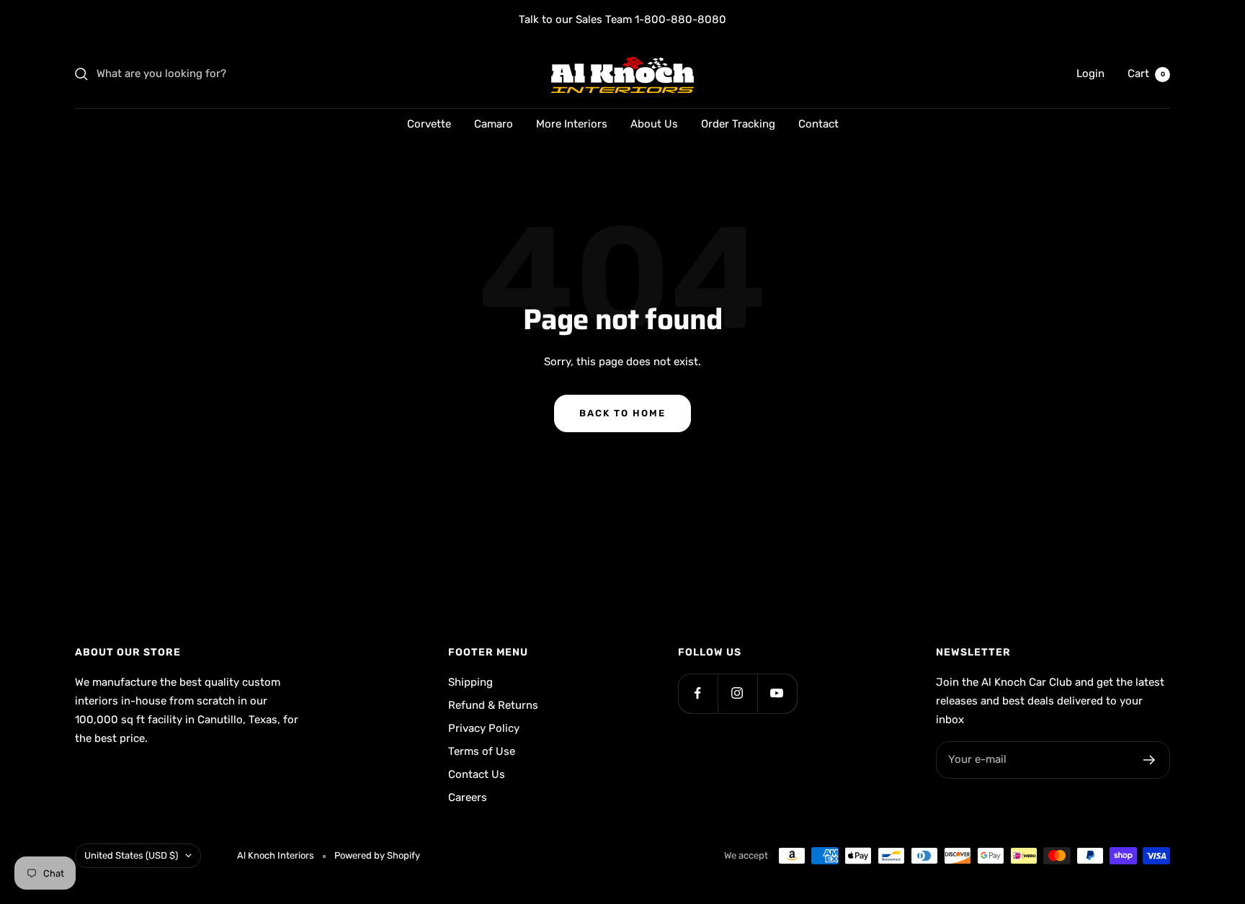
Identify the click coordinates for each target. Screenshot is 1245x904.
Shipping (470, 682)
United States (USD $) (131, 855)
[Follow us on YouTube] (777, 693)
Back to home (622, 413)
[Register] (1149, 760)
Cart (1146, 73)
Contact (818, 123)
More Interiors (571, 123)
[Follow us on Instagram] (737, 693)
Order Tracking (738, 123)
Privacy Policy (483, 728)
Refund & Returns (493, 705)
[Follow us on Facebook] (698, 693)
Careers (467, 797)
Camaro (493, 123)
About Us (654, 123)
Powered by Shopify (377, 855)
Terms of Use (481, 751)
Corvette (429, 123)
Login (1090, 73)
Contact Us (476, 774)
